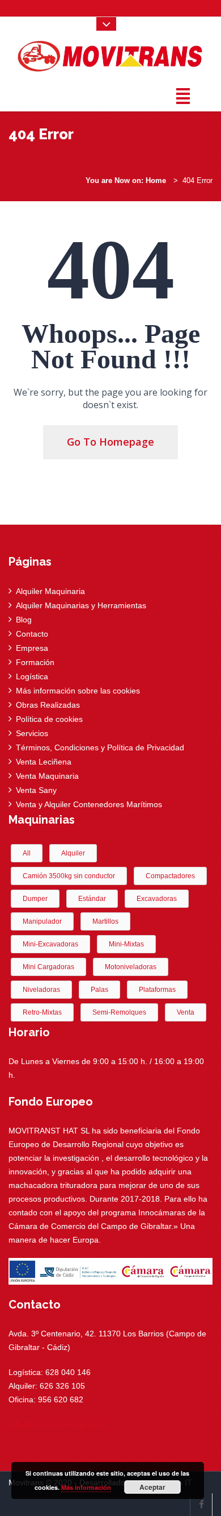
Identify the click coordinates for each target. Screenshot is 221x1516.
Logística (32, 676)
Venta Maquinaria (47, 775)
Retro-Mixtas (42, 1012)
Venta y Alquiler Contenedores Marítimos (89, 804)
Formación (35, 662)
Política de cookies (49, 719)
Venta (185, 1012)
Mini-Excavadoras (50, 944)
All (27, 853)
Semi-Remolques (119, 1012)
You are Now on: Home (126, 180)
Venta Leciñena (43, 761)
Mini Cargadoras (48, 967)
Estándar (92, 899)
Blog (24, 619)
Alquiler (73, 853)
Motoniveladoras (130, 967)
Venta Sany (36, 790)
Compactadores (170, 876)
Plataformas (157, 990)
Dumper (35, 899)
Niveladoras (41, 990)
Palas (99, 990)
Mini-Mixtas (126, 944)
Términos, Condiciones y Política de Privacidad (100, 747)
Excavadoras (157, 899)
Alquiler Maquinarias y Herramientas (81, 605)
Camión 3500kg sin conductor (69, 876)
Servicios (32, 733)
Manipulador (42, 921)
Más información (86, 1487)
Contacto (32, 633)
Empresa (32, 648)
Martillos (105, 921)
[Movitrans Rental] (110, 53)
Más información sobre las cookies (78, 690)
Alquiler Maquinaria (50, 591)
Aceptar (152, 1487)
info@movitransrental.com (55, 1424)
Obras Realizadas (48, 704)
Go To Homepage (110, 441)
